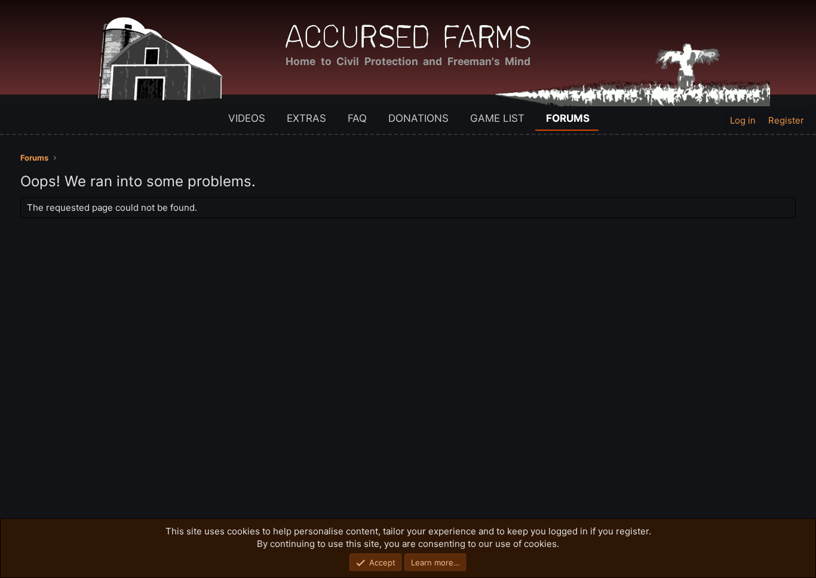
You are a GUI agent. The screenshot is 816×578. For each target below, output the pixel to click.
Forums (568, 118)
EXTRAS (306, 118)
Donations (418, 118)
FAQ (357, 118)
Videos (246, 118)
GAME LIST (497, 118)
